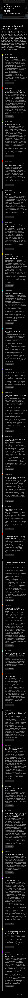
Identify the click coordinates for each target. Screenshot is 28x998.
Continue (22, 17)
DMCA (18, 994)
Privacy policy (12, 994)
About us (5, 994)
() (6, 4)
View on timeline (9, 83)
